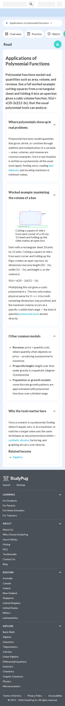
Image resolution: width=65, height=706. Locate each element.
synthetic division (18, 440)
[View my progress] (58, 44)
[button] (32, 125)
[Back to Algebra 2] (7, 23)
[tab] (13, 34)
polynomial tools (29, 313)
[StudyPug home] (15, 478)
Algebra (17, 457)
